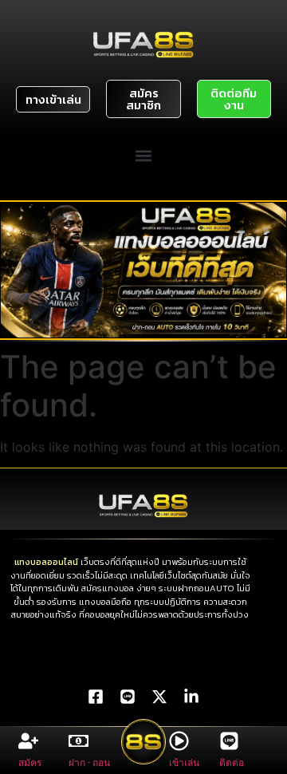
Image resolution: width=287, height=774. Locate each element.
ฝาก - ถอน (89, 762)
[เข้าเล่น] (179, 741)
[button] (144, 155)
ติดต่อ (231, 762)
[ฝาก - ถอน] (78, 741)
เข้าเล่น (184, 762)
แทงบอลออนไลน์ (46, 561)
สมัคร (29, 762)
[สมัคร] (28, 741)
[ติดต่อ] (229, 741)
